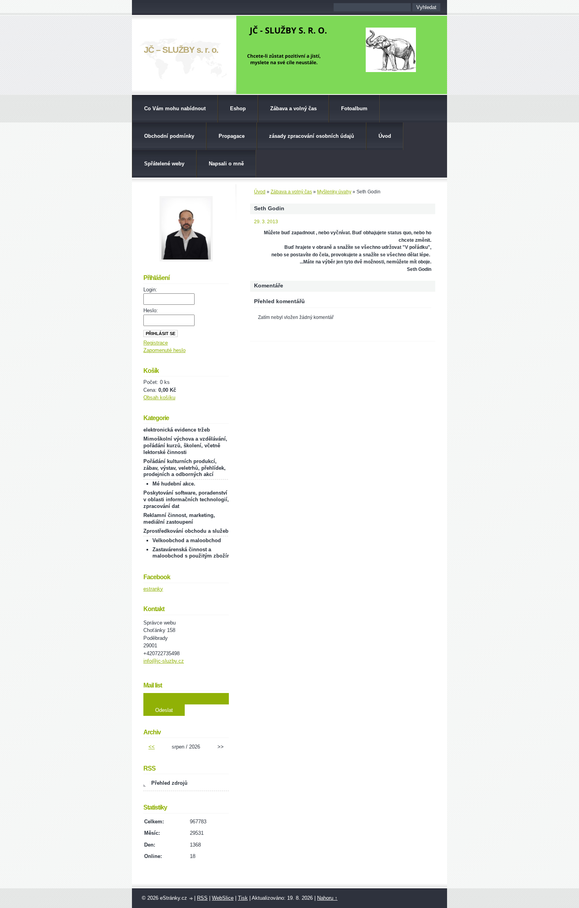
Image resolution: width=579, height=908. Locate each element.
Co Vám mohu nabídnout (175, 108)
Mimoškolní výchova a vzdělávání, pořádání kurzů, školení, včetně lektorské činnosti (185, 445)
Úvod (385, 136)
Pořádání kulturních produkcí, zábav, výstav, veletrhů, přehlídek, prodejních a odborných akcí (184, 468)
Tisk (243, 898)
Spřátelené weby (164, 164)
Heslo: (150, 310)
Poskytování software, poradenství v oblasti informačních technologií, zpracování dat (186, 499)
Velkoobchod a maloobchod (186, 540)
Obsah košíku (159, 397)
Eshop (238, 108)
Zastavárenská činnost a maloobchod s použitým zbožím (192, 553)
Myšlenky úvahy (334, 192)
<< (151, 747)
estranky (153, 589)
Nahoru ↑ (327, 898)
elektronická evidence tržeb (176, 430)
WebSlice (223, 898)
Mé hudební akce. (173, 484)
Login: (150, 290)
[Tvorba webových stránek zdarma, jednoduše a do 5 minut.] (191, 899)
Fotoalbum (354, 108)
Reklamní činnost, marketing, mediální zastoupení (179, 518)
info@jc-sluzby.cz (163, 661)
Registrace (155, 343)
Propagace (232, 136)
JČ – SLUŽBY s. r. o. (181, 50)
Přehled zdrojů (169, 783)
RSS (202, 898)
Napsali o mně (226, 164)
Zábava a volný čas (293, 108)
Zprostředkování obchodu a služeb (185, 531)
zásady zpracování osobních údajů (311, 136)
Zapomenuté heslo (164, 350)
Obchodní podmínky (169, 136)
